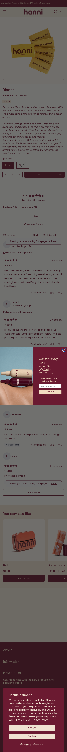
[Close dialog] (64, 350)
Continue (50, 392)
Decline (32, 736)
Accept (32, 727)
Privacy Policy (39, 719)
